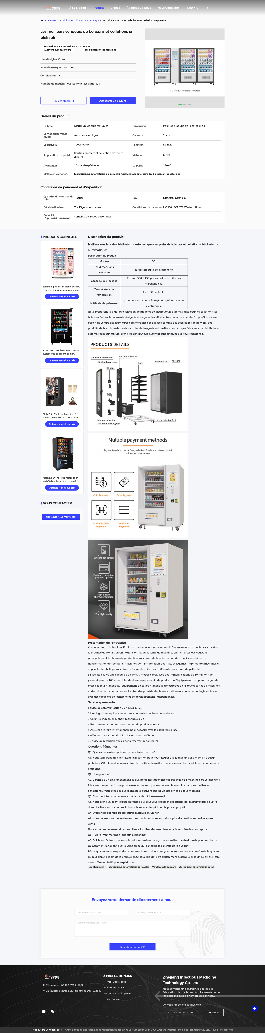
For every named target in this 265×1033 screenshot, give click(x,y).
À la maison (77, 7)
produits (64, 20)
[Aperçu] (52, 7)
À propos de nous (139, 7)
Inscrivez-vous (216, 1013)
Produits (98, 7)
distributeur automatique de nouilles (129, 867)
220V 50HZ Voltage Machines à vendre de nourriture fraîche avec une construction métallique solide (62, 417)
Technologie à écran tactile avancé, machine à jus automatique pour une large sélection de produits (61, 290)
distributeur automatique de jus (196, 867)
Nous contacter (168, 7)
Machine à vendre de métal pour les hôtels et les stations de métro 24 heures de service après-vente (61, 481)
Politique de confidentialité (47, 1029)
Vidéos (115, 7)
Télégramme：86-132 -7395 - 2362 (64, 985)
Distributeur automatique (85, 20)
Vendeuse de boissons (164, 867)
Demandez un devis (111, 100)
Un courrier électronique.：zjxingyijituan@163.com (73, 991)
